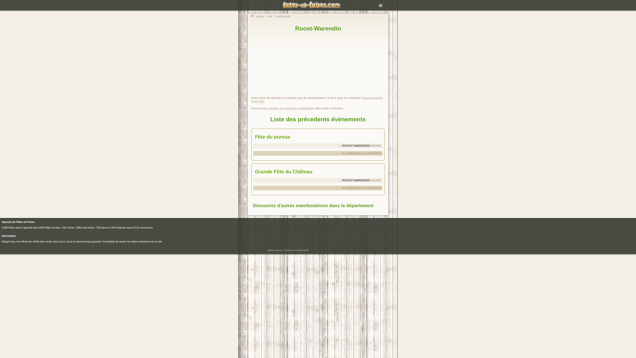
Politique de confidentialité (297, 250)
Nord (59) (257, 101)
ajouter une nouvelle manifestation (292, 108)
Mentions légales (275, 250)
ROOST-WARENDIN (356, 145)
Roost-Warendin (318, 28)
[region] (318, 62)
